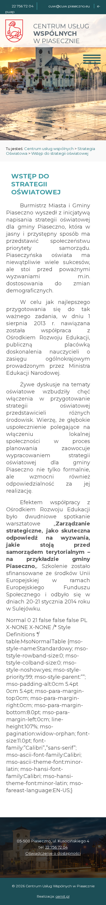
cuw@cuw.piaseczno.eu (69, 6)
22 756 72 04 (56, 847)
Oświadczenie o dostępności (53, 853)
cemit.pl (62, 896)
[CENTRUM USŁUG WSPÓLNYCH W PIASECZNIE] (14, 40)
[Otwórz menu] (92, 59)
